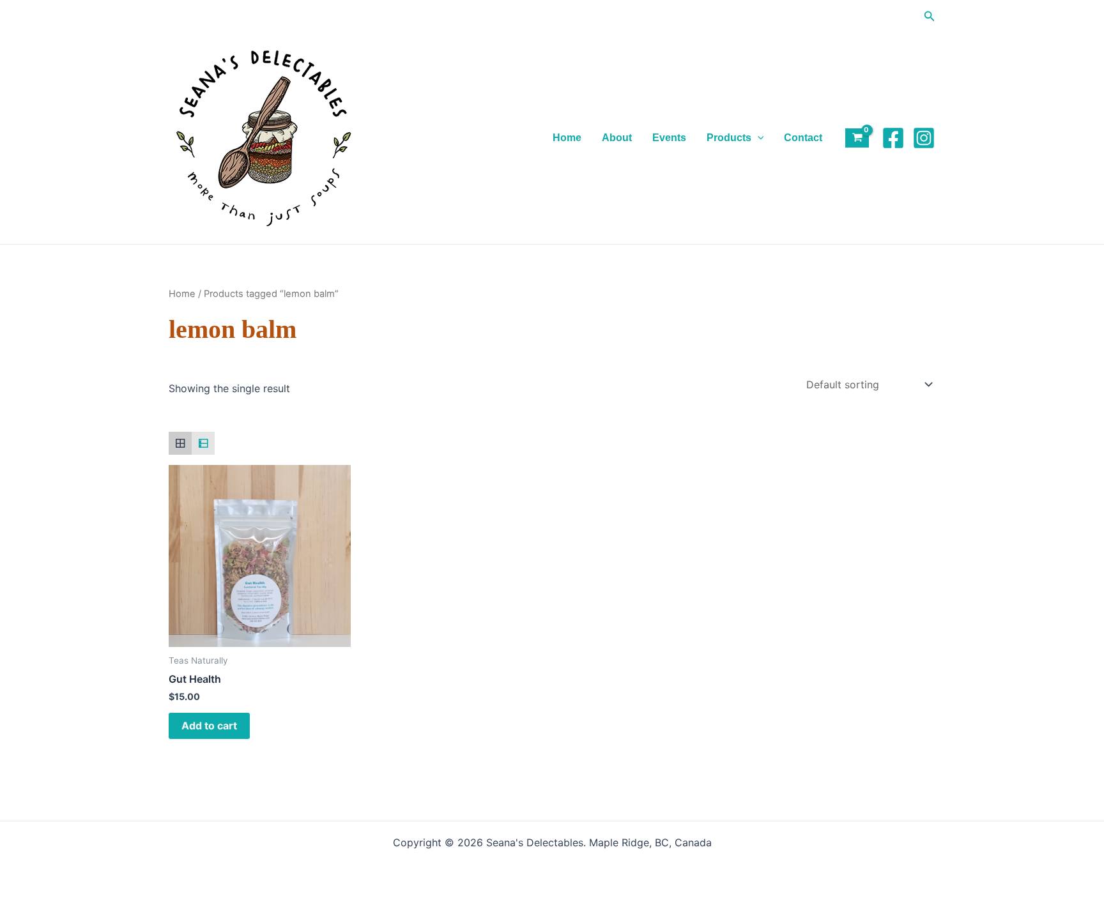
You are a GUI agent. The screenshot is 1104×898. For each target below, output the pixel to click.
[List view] (203, 443)
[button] (929, 16)
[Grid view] (180, 443)
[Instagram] (923, 137)
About (617, 137)
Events (669, 137)
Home (567, 137)
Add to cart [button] (209, 725)
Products (729, 137)
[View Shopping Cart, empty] (857, 138)
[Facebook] (893, 137)
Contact (803, 137)
